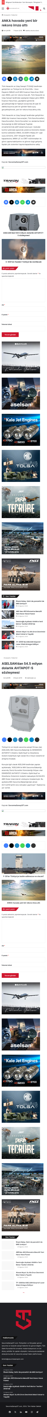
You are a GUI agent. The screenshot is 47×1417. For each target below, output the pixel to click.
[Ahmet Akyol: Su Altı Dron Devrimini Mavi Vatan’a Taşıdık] (8, 635)
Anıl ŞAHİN (6, 30)
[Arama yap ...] (44, 9)
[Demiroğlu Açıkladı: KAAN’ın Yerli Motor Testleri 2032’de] (8, 624)
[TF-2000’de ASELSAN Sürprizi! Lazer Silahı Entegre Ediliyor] (8, 645)
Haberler (14, 15)
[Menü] (3, 9)
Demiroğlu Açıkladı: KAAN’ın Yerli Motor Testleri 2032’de (29, 622)
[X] (9, 79)
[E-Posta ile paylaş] (37, 79)
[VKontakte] (20, 79)
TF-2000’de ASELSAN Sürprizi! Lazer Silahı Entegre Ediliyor (28, 643)
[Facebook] (4, 79)
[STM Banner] (23, 153)
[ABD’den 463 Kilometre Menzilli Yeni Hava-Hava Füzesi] (8, 614)
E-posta (5, 315)
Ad (3, 305)
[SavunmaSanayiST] (23, 8)
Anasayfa (6, 15)
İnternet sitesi (7, 324)
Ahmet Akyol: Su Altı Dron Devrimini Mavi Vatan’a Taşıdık (30, 633)
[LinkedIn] (15, 79)
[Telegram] (31, 79)
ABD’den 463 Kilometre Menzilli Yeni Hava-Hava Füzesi (29, 612)
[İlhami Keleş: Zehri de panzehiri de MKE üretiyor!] (8, 604)
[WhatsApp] (26, 79)
